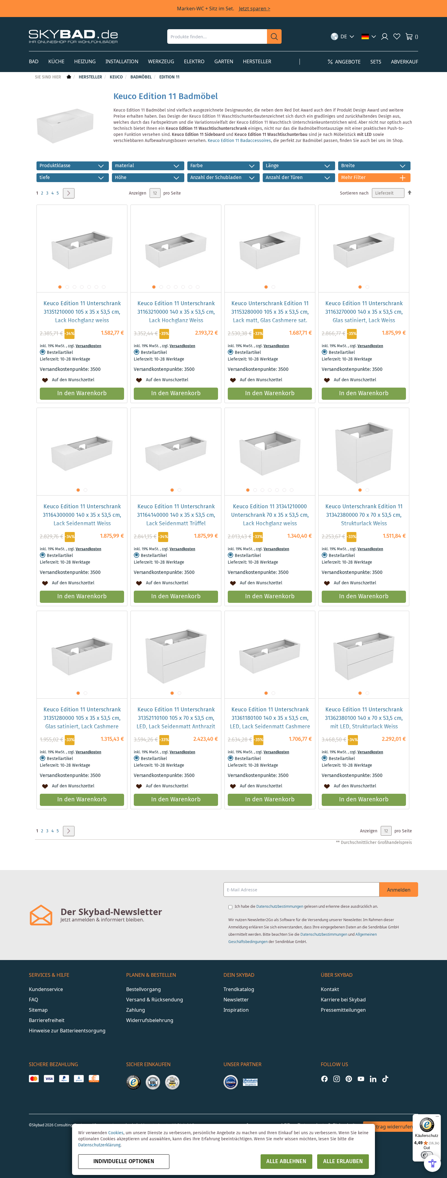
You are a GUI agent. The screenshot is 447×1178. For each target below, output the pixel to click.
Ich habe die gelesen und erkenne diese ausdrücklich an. (306, 906)
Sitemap (38, 1010)
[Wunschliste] (396, 36)
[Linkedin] (373, 1078)
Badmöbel (141, 77)
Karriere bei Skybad (343, 999)
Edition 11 (169, 77)
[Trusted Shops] (133, 1082)
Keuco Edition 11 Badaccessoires (239, 140)
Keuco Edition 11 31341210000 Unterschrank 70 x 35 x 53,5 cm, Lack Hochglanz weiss (270, 515)
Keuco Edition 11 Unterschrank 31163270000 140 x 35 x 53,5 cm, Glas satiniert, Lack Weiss (364, 312)
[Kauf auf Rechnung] (94, 1078)
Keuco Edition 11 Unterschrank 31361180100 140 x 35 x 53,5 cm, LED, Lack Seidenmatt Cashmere (270, 718)
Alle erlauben (343, 1161)
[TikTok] (385, 1079)
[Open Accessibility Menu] (432, 1163)
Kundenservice (46, 989)
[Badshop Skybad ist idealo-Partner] (231, 1082)
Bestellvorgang (143, 989)
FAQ (33, 999)
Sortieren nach (354, 193)
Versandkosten (88, 346)
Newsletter (236, 999)
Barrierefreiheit (46, 1020)
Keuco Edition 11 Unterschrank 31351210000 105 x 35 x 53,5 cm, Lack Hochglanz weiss (82, 312)
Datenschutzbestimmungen (279, 906)
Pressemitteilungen (343, 1010)
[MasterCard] (34, 1078)
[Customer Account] (384, 36)
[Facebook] (324, 1078)
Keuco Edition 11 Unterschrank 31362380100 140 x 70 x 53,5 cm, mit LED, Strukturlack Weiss (364, 718)
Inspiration (236, 1010)
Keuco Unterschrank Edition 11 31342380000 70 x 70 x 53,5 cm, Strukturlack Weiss (364, 515)
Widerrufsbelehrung (149, 1020)
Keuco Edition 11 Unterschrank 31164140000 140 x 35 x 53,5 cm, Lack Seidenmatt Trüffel (176, 515)
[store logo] (73, 36)
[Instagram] (336, 1078)
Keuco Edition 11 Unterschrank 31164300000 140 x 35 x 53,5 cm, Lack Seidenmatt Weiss (82, 515)
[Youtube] (361, 1078)
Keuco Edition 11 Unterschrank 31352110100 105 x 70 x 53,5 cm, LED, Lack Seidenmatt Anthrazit (176, 718)
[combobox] (217, 36)
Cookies (115, 1133)
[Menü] (437, 1117)
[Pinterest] (348, 1078)
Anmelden (399, 889)
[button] (342, 36)
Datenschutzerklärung (99, 1145)
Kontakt (330, 989)
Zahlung (135, 1010)
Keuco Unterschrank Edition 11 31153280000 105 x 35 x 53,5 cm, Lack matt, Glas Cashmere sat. (270, 312)
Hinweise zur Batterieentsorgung (67, 1030)
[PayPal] (64, 1078)
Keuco (117, 77)
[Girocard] (79, 1078)
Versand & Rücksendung (154, 999)
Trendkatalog (239, 989)
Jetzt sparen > (254, 8)
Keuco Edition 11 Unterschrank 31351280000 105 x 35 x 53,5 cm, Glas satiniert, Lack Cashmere (82, 718)
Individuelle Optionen (123, 1161)
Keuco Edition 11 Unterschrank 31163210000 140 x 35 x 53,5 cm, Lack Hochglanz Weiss (176, 312)
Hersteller (91, 77)
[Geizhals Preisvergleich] (250, 1082)
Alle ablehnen (286, 1161)
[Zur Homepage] (68, 77)
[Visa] (49, 1078)
